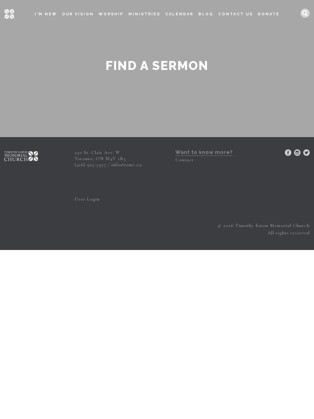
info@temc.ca (126, 165)
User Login (87, 199)
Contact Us (235, 14)
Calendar (179, 14)
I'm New (46, 14)
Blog (205, 14)
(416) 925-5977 (90, 165)
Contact (184, 160)
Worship (111, 14)
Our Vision (78, 14)
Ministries (144, 14)
